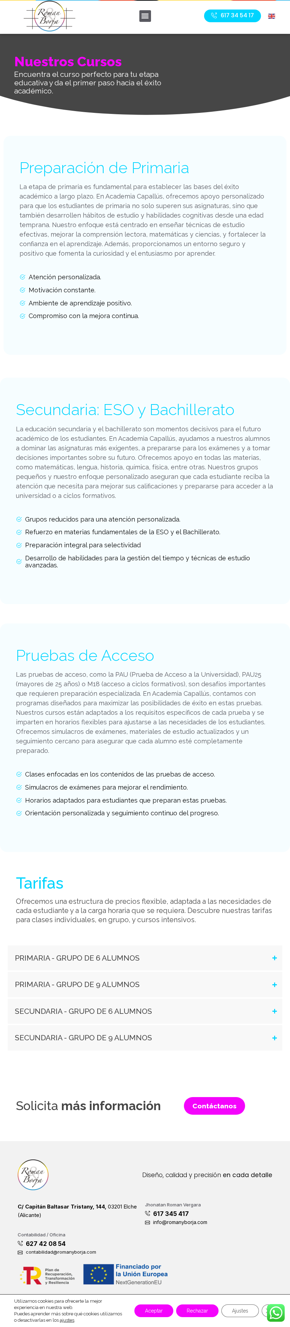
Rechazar (197, 1311)
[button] (145, 16)
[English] (272, 15)
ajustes (67, 1320)
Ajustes (240, 1311)
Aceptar (154, 1311)
